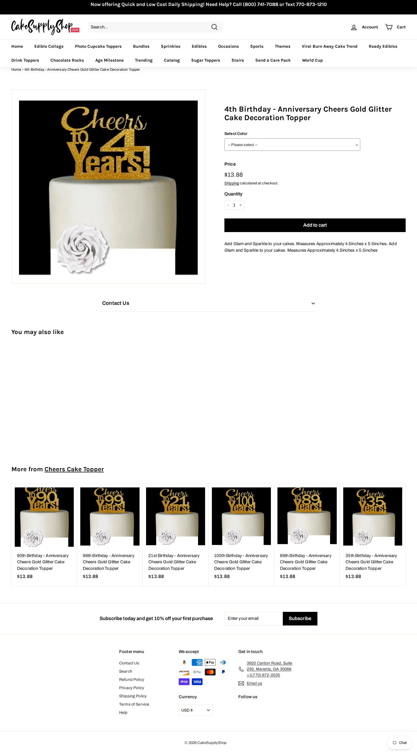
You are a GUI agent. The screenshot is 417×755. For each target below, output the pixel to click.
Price (230, 164)
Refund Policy (131, 679)
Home (17, 46)
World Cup (312, 60)
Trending (144, 60)
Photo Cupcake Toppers (98, 46)
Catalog (172, 60)
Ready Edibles (383, 46)
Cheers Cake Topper (74, 469)
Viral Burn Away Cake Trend (329, 46)
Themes (282, 46)
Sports (257, 46)
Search (125, 671)
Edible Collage (49, 46)
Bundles (141, 46)
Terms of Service (134, 704)
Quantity (233, 193)
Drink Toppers (25, 60)
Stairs (237, 60)
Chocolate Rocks (67, 60)
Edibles (199, 46)
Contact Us (129, 663)
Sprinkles (170, 46)
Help (123, 712)
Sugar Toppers (205, 60)
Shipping (231, 183)
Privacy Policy (131, 688)
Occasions (228, 46)
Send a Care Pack (273, 60)
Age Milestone (109, 60)
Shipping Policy (133, 696)
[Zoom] (108, 186)
